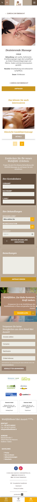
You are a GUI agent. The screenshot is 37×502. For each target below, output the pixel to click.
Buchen (6, 500)
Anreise (18, 500)
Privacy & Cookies (18, 488)
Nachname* (7, 191)
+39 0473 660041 (10, 425)
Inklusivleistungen (11, 457)
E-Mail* (6, 198)
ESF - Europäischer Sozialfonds (18, 483)
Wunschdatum (10, 223)
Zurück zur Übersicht (16, 13)
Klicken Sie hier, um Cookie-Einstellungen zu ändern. (9, 406)
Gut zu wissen (9, 455)
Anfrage (31, 500)
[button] (34, 2)
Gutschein (8, 459)
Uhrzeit (7, 231)
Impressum (18, 486)
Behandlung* (9, 216)
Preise (7, 453)
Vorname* (7, 183)
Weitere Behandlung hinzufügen (19, 241)
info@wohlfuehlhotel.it (9, 429)
